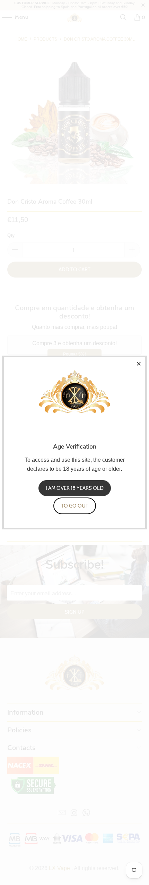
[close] (139, 363)
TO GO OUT (74, 506)
